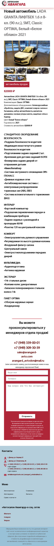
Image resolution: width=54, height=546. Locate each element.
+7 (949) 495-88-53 (27, 469)
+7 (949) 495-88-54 (41, 469)
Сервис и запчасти (10, 497)
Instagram (7, 517)
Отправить (27, 416)
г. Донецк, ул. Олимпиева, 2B (17, 461)
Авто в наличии (9, 491)
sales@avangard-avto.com (27, 354)
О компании (30, 491)
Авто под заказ (8, 494)
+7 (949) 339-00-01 (27, 343)
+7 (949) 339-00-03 (14, 469)
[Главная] (13, 3)
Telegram (7, 520)
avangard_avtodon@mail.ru (27, 360)
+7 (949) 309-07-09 (41, 464)
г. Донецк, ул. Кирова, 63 (15, 457)
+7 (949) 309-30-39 (27, 348)
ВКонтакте (7, 514)
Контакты (29, 494)
